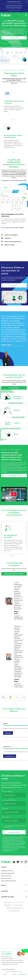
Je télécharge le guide (14, 10)
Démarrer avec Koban (7, 897)
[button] (12, 119)
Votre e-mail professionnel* (8, 800)
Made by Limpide (10, 902)
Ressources (4, 891)
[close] (26, 1)
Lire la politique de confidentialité (8, 969)
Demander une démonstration (13, 574)
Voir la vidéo (14, 285)
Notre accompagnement (7, 873)
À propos (4, 867)
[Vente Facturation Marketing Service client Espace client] (14, 187)
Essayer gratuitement (14, 41)
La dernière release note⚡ (18, 905)
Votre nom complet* (7, 791)
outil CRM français (17, 318)
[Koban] (6, 15)
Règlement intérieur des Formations (13, 908)
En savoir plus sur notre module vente (11, 227)
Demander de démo (14, 388)
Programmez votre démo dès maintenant (13, 180)
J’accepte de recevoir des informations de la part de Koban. (15, 826)
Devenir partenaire (6, 878)
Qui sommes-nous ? (6, 875)
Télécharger (8, 733)
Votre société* (5, 817)
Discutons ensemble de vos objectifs (14, 475)
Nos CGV (21, 902)
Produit (3, 885)
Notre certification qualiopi (8, 881)
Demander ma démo (14, 832)
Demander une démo (14, 37)
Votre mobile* (5, 808)
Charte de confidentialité (13, 910)
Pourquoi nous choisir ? (7, 870)
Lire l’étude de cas (9, 756)
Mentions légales (8, 905)
